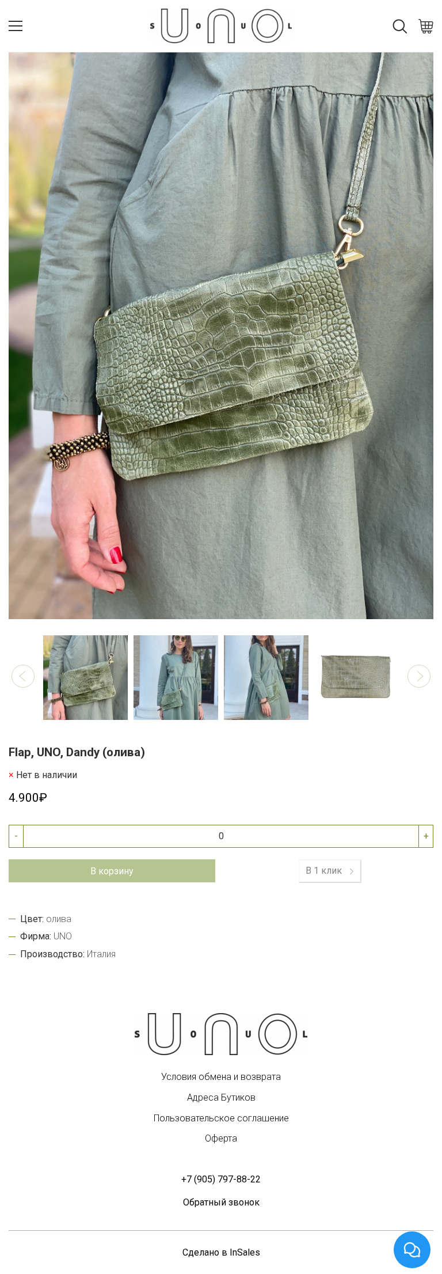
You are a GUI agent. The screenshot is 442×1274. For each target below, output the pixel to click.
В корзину (112, 871)
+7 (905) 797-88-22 (221, 1179)
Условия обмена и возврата (221, 1076)
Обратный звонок (221, 1202)
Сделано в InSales (221, 1252)
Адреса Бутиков (221, 1097)
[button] (23, 676)
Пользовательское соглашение (221, 1118)
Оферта (221, 1138)
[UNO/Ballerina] (221, 1034)
